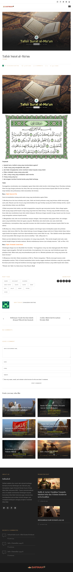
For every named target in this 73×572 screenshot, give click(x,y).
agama (6, 281)
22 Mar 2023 (11, 547)
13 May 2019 (11, 538)
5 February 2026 (44, 501)
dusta (24, 284)
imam (31, 284)
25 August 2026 (43, 524)
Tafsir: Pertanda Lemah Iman (14, 244)
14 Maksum (43, 413)
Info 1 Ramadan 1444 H (15, 543)
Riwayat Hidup (51, 413)
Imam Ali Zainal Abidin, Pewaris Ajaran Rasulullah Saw (52, 406)
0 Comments (39, 65)
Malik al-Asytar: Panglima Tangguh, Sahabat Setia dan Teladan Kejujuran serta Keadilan (52, 494)
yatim (5, 292)
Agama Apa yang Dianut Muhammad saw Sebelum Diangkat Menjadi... (54, 426)
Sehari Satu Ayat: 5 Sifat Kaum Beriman (21, 535)
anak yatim (7, 284)
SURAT (20, 288)
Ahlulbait (15, 281)
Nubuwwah (50, 434)
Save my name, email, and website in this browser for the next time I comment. (26, 379)
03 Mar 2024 (10, 413)
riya (5, 288)
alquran (24, 281)
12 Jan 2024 (45, 455)
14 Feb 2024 (9, 434)
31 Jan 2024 (9, 455)
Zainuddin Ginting (13, 65)
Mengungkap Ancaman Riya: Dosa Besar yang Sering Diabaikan (18, 408)
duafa (16, 284)
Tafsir (4, 59)
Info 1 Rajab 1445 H (47, 451)
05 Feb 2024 (45, 432)
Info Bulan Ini (53, 455)
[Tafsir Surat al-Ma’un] (7, 304)
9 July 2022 (27, 65)
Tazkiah (16, 413)
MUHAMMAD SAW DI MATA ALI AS (51, 520)
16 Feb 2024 (45, 411)
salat (12, 288)
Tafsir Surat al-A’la (11, 194)
